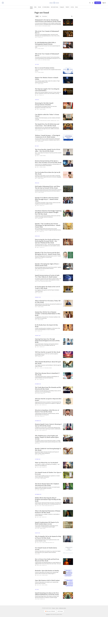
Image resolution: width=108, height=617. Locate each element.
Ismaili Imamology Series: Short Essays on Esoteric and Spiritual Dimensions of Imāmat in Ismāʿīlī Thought (47, 597)
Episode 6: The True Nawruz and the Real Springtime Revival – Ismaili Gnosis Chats (47, 253)
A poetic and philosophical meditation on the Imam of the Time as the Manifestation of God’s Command (47, 329)
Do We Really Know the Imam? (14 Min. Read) (46, 325)
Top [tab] (40, 16)
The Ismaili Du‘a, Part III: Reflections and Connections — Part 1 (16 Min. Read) (47, 124)
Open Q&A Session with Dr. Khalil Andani (47, 580)
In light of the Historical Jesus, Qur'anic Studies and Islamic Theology (47, 118)
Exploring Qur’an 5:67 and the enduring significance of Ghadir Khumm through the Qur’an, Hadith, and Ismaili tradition (47, 128)
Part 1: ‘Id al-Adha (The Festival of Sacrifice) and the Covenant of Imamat (48, 153)
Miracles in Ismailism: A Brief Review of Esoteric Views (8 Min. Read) (47, 410)
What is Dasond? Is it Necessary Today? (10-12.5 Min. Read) (48, 301)
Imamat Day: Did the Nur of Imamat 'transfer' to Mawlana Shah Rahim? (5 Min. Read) (47, 313)
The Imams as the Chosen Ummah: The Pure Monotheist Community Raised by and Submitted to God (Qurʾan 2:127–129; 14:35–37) (48, 57)
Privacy (53, 608)
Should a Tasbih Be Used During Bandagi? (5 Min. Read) (48, 449)
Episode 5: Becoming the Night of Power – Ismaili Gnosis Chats (47, 264)
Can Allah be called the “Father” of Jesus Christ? (47, 115)
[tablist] (41, 16)
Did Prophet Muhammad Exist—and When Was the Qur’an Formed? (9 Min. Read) (47, 187)
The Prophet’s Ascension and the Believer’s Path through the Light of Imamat (48, 365)
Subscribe (97, 2)
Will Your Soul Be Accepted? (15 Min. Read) (47, 352)
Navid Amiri (40, 218)
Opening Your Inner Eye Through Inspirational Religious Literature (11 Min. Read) (47, 340)
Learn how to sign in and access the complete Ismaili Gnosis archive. (48, 70)
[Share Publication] (92, 3)
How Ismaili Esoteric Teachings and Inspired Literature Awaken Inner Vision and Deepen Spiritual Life (46, 344)
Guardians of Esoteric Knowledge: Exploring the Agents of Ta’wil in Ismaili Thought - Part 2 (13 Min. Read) (48, 212)
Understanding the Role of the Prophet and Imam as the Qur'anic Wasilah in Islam (47, 540)
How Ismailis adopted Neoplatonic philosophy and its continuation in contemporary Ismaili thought (46, 526)
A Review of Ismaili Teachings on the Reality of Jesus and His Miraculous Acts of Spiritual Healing (48, 391)
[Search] (90, 3)
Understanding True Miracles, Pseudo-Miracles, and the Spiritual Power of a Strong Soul (47, 414)
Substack (48, 614)
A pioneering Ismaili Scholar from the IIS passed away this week (47, 46)
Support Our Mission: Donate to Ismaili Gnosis (46, 78)
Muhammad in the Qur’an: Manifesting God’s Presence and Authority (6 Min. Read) (48, 20)
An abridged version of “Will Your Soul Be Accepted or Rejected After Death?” (46, 354)
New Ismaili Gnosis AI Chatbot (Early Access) (46, 548)
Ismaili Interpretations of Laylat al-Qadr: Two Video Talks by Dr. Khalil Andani (47, 276)
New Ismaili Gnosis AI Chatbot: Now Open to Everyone (48, 473)
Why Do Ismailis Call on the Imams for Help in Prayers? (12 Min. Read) (48, 537)
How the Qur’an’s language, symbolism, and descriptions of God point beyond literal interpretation (48, 165)
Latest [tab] (37, 16)
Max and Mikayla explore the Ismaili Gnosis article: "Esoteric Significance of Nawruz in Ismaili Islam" (48, 256)
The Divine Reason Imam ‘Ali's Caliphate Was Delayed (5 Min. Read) (47, 484)
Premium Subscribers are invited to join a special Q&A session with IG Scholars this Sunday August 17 (46, 573)
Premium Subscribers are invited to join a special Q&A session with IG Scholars (46, 582)
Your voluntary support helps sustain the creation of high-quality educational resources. (47, 81)
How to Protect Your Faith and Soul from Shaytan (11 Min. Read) (47, 560)
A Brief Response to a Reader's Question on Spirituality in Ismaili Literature (47, 515)
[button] (31, 7)
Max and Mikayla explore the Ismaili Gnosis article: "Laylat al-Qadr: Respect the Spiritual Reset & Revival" (48, 268)
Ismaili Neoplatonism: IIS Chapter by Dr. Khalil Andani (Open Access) (47, 523)
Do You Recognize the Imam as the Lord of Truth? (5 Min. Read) (47, 287)
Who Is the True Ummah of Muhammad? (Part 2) (47, 32)
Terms (57, 608)
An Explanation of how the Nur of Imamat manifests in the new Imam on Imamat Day (47, 317)
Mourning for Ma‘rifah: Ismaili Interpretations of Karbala (44, 103)
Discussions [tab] (44, 16)
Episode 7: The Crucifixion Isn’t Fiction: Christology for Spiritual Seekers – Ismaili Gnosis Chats (47, 225)
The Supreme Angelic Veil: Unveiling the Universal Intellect (47, 89)
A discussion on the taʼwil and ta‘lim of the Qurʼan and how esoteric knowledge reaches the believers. (47, 216)
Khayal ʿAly (40, 37)
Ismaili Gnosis (47, 59)
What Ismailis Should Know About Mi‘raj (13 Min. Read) (48, 362)
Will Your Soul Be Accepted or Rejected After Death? (48, 399)
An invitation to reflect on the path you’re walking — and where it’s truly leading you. (47, 465)
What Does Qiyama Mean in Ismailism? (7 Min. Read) (47, 374)
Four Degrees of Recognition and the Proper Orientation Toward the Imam (47, 290)
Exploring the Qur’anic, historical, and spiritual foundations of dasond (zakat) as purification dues (48, 304)
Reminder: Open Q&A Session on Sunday (47, 570)
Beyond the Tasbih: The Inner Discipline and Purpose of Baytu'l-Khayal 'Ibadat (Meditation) (47, 452)
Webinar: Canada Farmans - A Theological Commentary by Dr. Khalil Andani (47, 136)
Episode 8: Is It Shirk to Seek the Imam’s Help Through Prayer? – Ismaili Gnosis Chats (47, 199)
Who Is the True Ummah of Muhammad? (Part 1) (47, 54)
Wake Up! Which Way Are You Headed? (46, 462)
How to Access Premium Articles (44, 68)
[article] (54, 24)
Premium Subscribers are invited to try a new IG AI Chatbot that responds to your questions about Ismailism (47, 551)
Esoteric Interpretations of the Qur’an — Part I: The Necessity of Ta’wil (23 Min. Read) (48, 161)
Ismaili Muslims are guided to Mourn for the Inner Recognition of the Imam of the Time (46, 107)
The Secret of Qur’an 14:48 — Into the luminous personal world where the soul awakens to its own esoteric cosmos (47, 245)
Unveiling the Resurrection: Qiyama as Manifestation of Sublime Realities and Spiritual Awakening (47, 377)
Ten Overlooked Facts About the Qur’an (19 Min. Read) (47, 173)
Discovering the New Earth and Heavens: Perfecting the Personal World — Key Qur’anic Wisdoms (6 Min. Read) (47, 241)
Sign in (104, 2)
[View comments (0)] (44, 27)
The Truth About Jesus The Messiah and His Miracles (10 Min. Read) (48, 388)
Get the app (60, 611)
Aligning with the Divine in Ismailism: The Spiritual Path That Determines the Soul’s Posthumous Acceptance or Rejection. (48, 402)
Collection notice (62, 608)
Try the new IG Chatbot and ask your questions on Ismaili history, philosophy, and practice (47, 476)
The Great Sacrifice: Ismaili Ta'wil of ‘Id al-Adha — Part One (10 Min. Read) (47, 150)
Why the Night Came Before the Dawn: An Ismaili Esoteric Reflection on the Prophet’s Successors (47, 487)
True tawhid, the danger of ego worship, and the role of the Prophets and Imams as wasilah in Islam (47, 203)
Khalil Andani (41, 48)
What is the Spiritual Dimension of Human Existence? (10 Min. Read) (47, 511)
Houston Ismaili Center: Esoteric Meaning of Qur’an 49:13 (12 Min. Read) (48, 425)
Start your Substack (50, 611)
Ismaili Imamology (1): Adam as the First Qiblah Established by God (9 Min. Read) (47, 593)
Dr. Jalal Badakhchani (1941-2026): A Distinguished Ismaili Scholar (45, 43)
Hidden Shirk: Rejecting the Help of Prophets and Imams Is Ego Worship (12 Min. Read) (48, 499)
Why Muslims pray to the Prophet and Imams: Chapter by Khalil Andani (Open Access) (47, 437)
